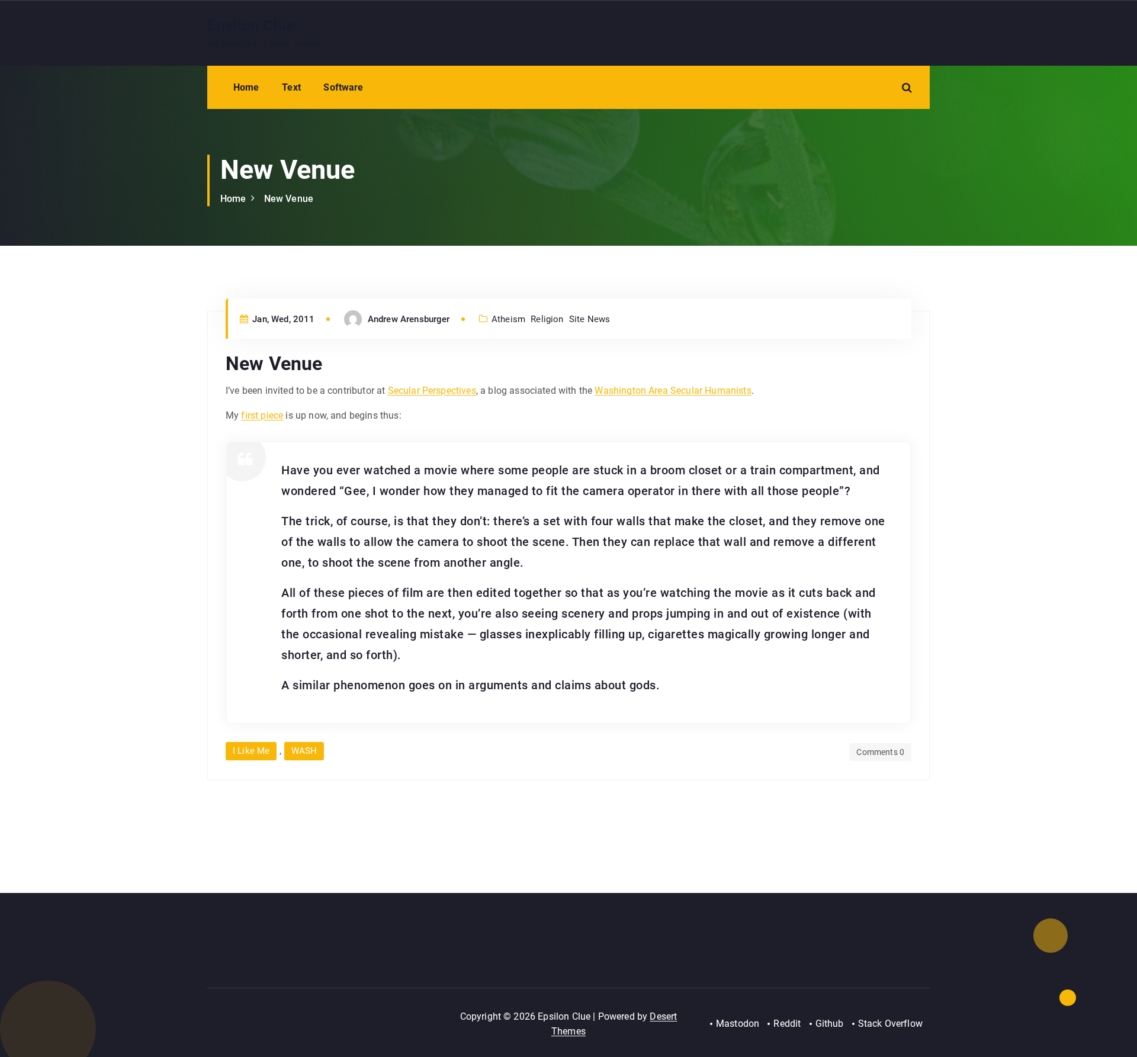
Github (829, 1023)
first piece (262, 415)
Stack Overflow (890, 1023)
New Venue (288, 198)
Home (246, 87)
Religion (547, 319)
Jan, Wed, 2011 (282, 319)
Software (343, 87)
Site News (589, 319)
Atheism (508, 319)
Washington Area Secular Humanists (673, 390)
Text (291, 87)
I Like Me (251, 751)
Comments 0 (880, 752)
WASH (304, 751)
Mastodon (737, 1023)
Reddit (787, 1023)
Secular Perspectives (432, 390)
